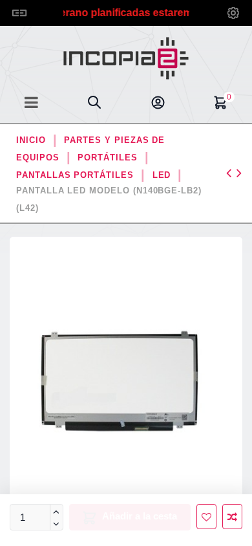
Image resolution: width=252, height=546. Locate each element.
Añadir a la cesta (139, 515)
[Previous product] (231, 173)
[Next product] (239, 173)
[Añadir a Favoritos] (206, 517)
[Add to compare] (232, 517)
